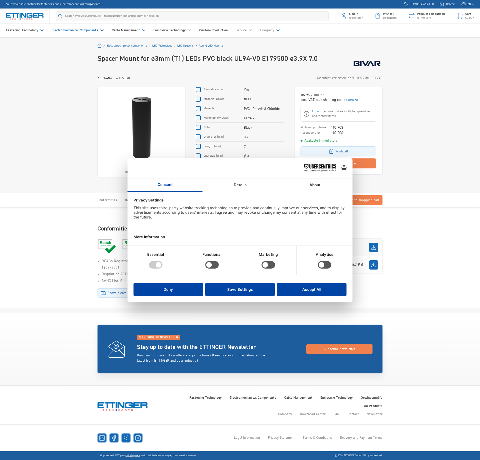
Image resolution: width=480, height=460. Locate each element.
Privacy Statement (281, 437)
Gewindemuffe (371, 397)
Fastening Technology (206, 397)
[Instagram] (138, 437)
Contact (353, 414)
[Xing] (126, 437)
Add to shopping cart (363, 200)
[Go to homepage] (25, 16)
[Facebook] (114, 437)
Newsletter (374, 414)
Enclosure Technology (336, 397)
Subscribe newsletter (339, 349)
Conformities (107, 200)
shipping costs (133, 455)
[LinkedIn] (102, 437)
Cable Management (298, 397)
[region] (141, 132)
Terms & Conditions (317, 437)
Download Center (313, 414)
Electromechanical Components (253, 397)
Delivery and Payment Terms (361, 437)
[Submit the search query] (60, 16)
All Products (373, 406)
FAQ (337, 414)
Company (285, 414)
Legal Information (247, 437)
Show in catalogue (121, 293)
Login (315, 111)
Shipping (352, 100)
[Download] (373, 247)
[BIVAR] (367, 63)
